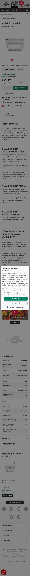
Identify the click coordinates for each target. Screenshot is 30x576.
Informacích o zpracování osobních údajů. (14, 295)
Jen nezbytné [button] (16, 303)
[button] (15, 307)
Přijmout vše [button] (16, 298)
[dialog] (15, 288)
